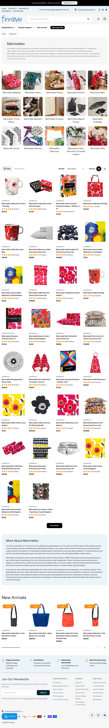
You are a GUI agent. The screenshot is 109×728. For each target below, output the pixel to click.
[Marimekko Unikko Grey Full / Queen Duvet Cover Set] (68, 448)
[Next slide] (104, 647)
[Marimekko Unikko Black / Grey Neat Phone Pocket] (14, 615)
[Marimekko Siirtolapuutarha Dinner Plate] (14, 362)
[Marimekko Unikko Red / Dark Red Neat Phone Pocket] (95, 615)
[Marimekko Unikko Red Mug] (95, 275)
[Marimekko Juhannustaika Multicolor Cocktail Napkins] (14, 275)
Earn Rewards (18, 11)
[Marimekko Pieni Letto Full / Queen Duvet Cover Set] (95, 318)
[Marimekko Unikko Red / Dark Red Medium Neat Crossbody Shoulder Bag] (68, 615)
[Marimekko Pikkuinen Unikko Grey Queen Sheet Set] (41, 232)
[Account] (98, 19)
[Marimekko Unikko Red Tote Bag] (95, 186)
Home (4, 8)
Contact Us (12, 8)
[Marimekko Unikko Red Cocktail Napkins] (68, 275)
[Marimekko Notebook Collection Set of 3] (14, 318)
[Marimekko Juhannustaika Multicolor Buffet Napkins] (14, 492)
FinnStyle (10, 722)
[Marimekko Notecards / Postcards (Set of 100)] (41, 448)
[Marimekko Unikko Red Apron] (95, 362)
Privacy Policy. (42, 698)
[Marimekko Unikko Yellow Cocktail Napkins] (95, 448)
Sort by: (62, 169)
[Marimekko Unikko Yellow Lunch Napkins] (14, 405)
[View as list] (104, 168)
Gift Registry (6, 11)
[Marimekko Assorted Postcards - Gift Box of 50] (68, 362)
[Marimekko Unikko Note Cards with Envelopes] (41, 186)
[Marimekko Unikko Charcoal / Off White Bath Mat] (41, 405)
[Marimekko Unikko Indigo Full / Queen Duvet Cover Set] (68, 232)
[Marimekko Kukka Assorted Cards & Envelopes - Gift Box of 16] (68, 186)
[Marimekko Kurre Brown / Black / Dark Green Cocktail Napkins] (41, 492)
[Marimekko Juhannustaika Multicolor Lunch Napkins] (95, 232)
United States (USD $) (86, 10)
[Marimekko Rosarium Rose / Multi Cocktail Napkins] (41, 318)
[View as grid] (98, 168)
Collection (12, 34)
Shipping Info (24, 8)
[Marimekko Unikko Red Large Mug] (14, 232)
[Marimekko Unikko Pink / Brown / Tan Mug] (14, 186)
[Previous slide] (98, 647)
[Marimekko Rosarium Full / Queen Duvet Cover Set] (95, 405)
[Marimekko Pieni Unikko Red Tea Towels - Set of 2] (41, 362)
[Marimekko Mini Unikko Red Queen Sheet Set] (68, 318)
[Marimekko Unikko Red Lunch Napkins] (68, 405)
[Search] (88, 19)
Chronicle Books (8, 333)
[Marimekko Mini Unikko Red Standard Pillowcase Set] (14, 448)
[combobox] (59, 19)
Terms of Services (29, 698)
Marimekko (6, 201)
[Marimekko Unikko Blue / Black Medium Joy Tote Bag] (41, 615)
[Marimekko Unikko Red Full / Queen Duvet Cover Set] (41, 275)
